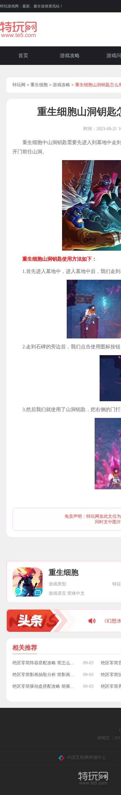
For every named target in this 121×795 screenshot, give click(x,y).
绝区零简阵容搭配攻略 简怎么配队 (44, 663)
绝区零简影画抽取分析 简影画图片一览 (44, 674)
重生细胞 (39, 85)
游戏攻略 (70, 55)
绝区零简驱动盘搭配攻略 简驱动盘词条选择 (44, 686)
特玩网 (18, 85)
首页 (23, 55)
